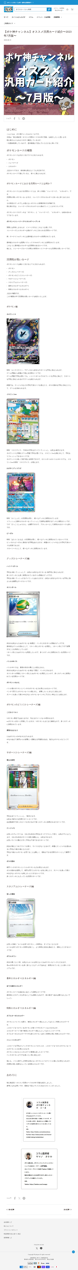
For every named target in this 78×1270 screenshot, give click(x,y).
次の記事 (66, 1210)
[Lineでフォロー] (41, 1248)
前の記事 (11, 1210)
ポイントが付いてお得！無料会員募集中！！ (20, 2)
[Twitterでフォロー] (37, 1248)
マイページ (58, 10)
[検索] (49, 9)
